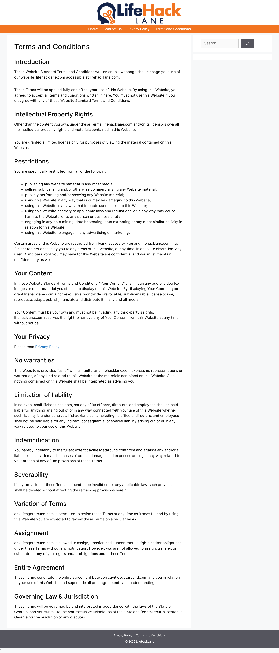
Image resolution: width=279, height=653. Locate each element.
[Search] (247, 43)
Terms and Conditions (173, 29)
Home (93, 29)
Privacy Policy (138, 29)
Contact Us (112, 29)
